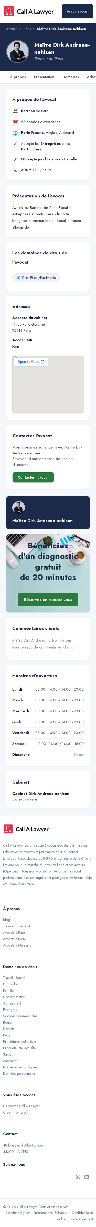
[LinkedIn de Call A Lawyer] (86, 1176)
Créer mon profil (15, 1112)
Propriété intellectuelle (19, 1048)
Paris (27, 28)
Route (7, 1022)
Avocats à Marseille (17, 945)
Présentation (44, 76)
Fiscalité (9, 1028)
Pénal (7, 1035)
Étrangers (10, 1009)
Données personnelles (19, 1073)
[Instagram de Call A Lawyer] (78, 1176)
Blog (6, 919)
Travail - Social (14, 977)
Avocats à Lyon (14, 938)
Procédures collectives (19, 1041)
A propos (18, 76)
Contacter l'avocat (33, 477)
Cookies (61, 1219)
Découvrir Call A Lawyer (21, 1105)
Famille (8, 990)
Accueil (11, 28)
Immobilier (11, 984)
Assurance (10, 1060)
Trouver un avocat (16, 926)
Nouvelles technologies (20, 1067)
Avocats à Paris (14, 932)
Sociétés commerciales (20, 1016)
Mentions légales (18, 1212)
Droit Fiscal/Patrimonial (39, 277)
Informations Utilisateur (51, 1212)
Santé (7, 1054)
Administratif (12, 1003)
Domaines (70, 76)
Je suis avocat (77, 11)
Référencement (82, 1219)
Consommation (14, 996)
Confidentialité (82, 1212)
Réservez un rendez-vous (48, 600)
